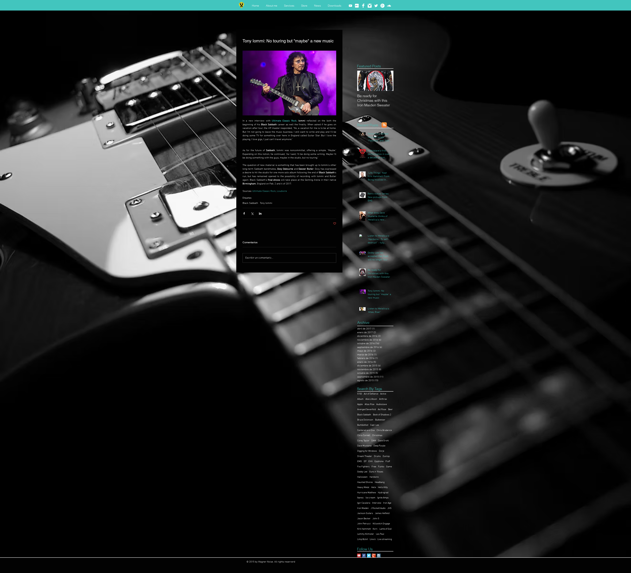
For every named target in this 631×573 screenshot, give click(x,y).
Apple (360, 404)
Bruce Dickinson (365, 419)
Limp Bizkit (362, 539)
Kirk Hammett (364, 529)
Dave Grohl (383, 440)
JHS (389, 508)
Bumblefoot (362, 425)
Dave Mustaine (364, 445)
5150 (359, 394)
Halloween (362, 477)
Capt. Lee (374, 425)
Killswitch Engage (381, 523)
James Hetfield (382, 513)
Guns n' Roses (376, 471)
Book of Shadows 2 (382, 414)
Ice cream (370, 497)
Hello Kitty (383, 487)
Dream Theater (364, 456)
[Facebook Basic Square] (364, 555)
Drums (377, 456)
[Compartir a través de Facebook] (244, 213)
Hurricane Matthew (366, 492)
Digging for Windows (367, 451)
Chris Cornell (363, 435)
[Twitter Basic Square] (369, 555)
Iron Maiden (363, 508)
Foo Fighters (363, 466)
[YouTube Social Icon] (359, 555)
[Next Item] (388, 80)
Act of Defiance (371, 394)
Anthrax (383, 399)
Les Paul (380, 534)
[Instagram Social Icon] (379, 555)
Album (360, 399)
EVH (370, 461)
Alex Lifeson (371, 399)
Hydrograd (383, 492)
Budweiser (380, 419)
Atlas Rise (369, 404)
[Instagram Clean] (370, 6)
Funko (381, 466)
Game (389, 466)
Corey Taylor (363, 440)
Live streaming (384, 539)
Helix (373, 487)
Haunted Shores (365, 482)
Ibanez (360, 497)
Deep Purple (379, 445)
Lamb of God (385, 529)
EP (365, 461)
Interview (376, 503)
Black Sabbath (250, 203)
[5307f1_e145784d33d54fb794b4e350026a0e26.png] (357, 6)
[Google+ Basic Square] (374, 555)
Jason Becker (364, 518)
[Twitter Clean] (376, 6)
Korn (375, 529)
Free (374, 466)
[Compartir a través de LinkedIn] (260, 213)
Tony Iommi (266, 203)
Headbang (380, 482)
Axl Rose (382, 409)
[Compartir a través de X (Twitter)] (252, 213)
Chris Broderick (384, 430)
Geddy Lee (362, 471)
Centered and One (366, 430)
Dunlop (386, 456)
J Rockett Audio (378, 508)
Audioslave (381, 404)
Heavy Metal (363, 487)
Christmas (377, 435)
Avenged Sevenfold (366, 409)
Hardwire (374, 477)
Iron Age (387, 503)
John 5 (376, 518)
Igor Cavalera (363, 503)
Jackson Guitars (365, 513)
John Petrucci (364, 523)
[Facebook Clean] (363, 6)
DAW (373, 440)
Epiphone (379, 461)
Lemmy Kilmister (365, 534)
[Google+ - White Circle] (382, 6)
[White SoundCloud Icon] (389, 6)
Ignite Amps (383, 497)
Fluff (388, 461)
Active (383, 394)
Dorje (381, 451)
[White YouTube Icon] (350, 6)
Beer (390, 409)
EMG (359, 461)
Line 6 (372, 539)
